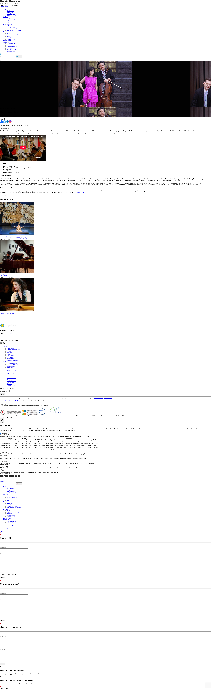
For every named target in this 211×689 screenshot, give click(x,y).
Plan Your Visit (10, 11)
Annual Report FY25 (12, 355)
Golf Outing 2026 (11, 43)
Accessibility (10, 357)
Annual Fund (10, 45)
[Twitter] (4, 121)
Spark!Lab (9, 33)
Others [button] (1, 469)
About (5, 346)
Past (8, 23)
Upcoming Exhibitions (12, 364)
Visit (4, 9)
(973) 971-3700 (8, 333)
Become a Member (11, 46)
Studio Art (9, 36)
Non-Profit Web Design (6, 400)
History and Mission (12, 348)
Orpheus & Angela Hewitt (7, 313)
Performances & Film (8, 24)
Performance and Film (12, 26)
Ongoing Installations (12, 20)
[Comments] (14, 571)
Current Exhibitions (12, 363)
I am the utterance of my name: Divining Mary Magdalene (15, 238)
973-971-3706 (80, 192)
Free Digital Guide (11, 15)
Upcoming (9, 21)
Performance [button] (3, 455)
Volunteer (9, 384)
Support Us (6, 42)
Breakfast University (12, 28)
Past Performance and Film (14, 30)
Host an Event (7, 40)
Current (9, 18)
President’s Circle (11, 49)
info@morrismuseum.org (10, 334)
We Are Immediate (18, 400)
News (8, 354)
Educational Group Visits (13, 34)
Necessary (4, 433)
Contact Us (9, 351)
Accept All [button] (11, 417)
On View (5, 17)
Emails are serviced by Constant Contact (103, 398)
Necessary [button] (2, 431)
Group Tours (10, 12)
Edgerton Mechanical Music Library (16, 375)
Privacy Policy (10, 358)
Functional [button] (3, 450)
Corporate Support (11, 48)
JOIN (4, 376)
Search (20, 56)
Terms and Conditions (12, 360)
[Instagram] (10, 121)
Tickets (2, 6)
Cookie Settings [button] (4, 417)
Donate (6, 6)
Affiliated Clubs (11, 39)
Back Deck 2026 (11, 27)
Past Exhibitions (11, 366)
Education (6, 31)
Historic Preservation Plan (13, 349)
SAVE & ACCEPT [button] (5, 474)
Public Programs (11, 14)
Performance (10, 367)
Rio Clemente (3, 275)
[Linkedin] (7, 121)
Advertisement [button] (4, 464)
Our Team (9, 352)
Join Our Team (10, 382)
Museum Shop (10, 373)
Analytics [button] (2, 460)
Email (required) (4, 391)
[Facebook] (1, 121)
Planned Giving (11, 51)
